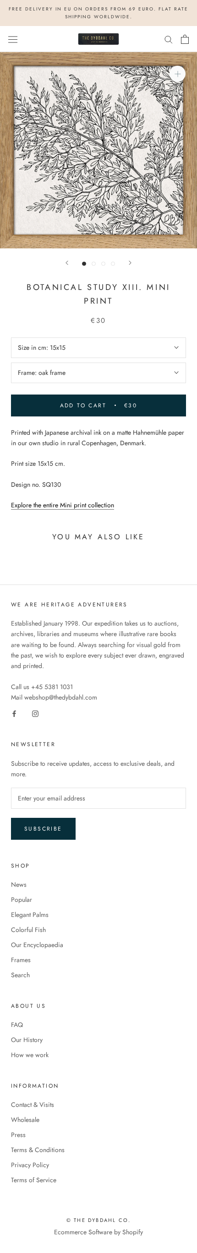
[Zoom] (178, 74)
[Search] (168, 39)
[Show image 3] (103, 264)
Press (18, 1134)
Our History (27, 1039)
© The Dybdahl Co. (98, 1220)
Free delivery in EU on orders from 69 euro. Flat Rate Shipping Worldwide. (98, 12)
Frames (21, 959)
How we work (30, 1054)
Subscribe (43, 829)
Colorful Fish (28, 929)
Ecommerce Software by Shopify (98, 1232)
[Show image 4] (113, 264)
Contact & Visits (32, 1104)
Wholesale (25, 1119)
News (19, 884)
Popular (21, 899)
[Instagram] (35, 713)
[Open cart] (185, 39)
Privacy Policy (30, 1164)
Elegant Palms (30, 914)
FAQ (17, 1024)
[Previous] (67, 263)
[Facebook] (14, 713)
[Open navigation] (12, 39)
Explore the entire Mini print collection (62, 505)
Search (20, 974)
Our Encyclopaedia (37, 944)
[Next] (130, 263)
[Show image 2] (94, 264)
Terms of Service (33, 1180)
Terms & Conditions (38, 1149)
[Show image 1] (84, 264)
